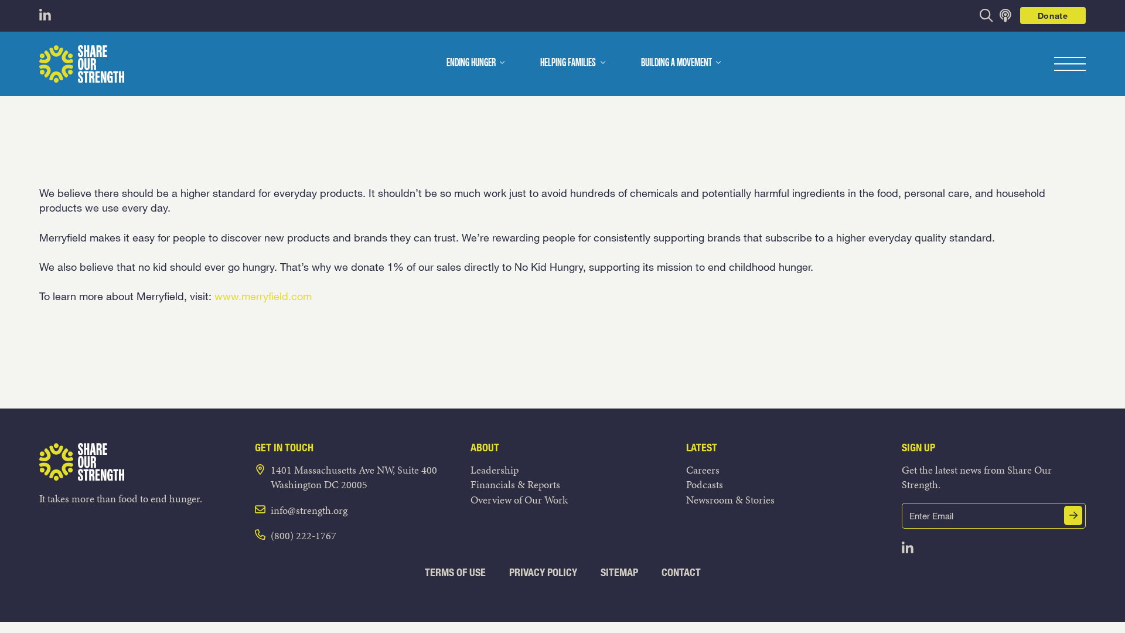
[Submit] (1073, 515)
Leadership (495, 469)
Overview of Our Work (519, 499)
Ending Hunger (471, 63)
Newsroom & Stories (730, 499)
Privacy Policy (543, 572)
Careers (703, 469)
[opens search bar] (986, 15)
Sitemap (619, 572)
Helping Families (568, 63)
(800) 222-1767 (303, 535)
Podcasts (704, 484)
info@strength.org (309, 510)
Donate (1053, 16)
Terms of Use (455, 572)
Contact (681, 572)
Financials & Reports (515, 484)
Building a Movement (676, 63)
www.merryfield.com (263, 296)
